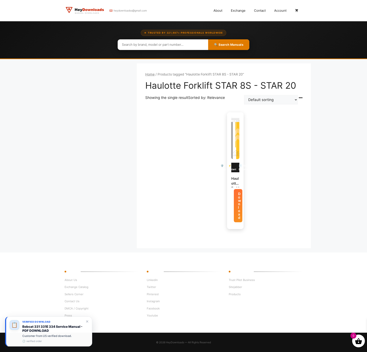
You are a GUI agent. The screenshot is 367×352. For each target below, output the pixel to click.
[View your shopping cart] (296, 10)
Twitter (151, 287)
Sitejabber (235, 287)
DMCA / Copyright (77, 308)
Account (280, 11)
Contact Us (72, 301)
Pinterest (153, 294)
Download (239, 206)
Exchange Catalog (76, 287)
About (217, 11)
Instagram (153, 301)
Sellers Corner (74, 294)
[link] (48, 331)
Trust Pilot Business (242, 280)
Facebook (153, 308)
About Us (71, 280)
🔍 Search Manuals (228, 44)
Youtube (152, 315)
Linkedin (152, 280)
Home (150, 74)
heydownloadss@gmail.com (130, 10)
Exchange (238, 11)
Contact (260, 11)
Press (68, 315)
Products (235, 294)
